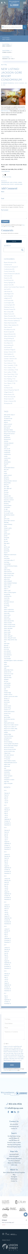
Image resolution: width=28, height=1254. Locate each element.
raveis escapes (7, 658)
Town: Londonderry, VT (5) (11, 370)
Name (2, 191)
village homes (7, 753)
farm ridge (6, 486)
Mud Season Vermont (9, 602)
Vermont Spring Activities (10, 749)
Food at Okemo (7, 505)
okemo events (7, 615)
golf (5, 516)
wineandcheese (7, 770)
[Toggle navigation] (24, 2)
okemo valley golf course (10, 638)
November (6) (7, 897)
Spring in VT (7, 698)
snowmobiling (7, 685)
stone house (7, 702)
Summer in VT (7, 709)
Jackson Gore (18, 184)
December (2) (7, 825)
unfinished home (8, 738)
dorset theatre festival (9, 467)
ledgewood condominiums (10, 554)
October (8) (7, 920)
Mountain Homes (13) (9, 309)
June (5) (6, 888)
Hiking (5, 526)
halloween (6, 522)
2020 (5, 926)
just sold (6, 541)
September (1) (7, 819)
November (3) (7, 988)
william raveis (7, 764)
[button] (25, 27)
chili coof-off (7, 448)
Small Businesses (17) (9, 341)
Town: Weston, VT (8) (9, 383)
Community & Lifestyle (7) (11, 267)
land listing (6, 549)
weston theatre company (10, 760)
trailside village (7, 734)
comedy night (7, 450)
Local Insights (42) (9, 302)
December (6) (7, 899)
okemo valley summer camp (10, 639)
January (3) (7, 947)
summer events (7, 706)
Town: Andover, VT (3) (10, 363)
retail (5, 668)
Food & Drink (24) (8, 280)
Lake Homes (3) (8, 291)
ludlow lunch (7, 579)
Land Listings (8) (8, 296)
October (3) (7, 964)
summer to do (7, 713)
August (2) (6, 960)
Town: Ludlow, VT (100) (10, 372)
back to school (7, 426)
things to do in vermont (9, 730)
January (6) (7, 854)
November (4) (7, 871)
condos (5, 456)
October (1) (7, 845)
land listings (6, 551)
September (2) (7, 867)
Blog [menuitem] (14, 1174)
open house (6, 643)
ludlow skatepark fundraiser (10, 583)
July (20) (6, 914)
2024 (5, 827)
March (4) (6, 951)
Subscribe (14, 241)
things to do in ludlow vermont (11, 724)
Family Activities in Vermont (10, 481)
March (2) (6, 832)
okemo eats (6, 613)
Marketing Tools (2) (9, 307)
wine (5, 768)
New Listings (14, 182)
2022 (5, 876)
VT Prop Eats (7, 759)
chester (5, 447)
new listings (6, 605)
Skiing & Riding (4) (9, 338)
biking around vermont (9, 433)
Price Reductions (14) (9, 329)
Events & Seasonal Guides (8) (12, 273)
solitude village (7, 692)
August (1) (6, 865)
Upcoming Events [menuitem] (14, 1154)
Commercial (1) (8, 264)
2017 (5, 993)
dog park (6, 464)
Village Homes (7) (8, 392)
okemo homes (7, 619)
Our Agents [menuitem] (14, 1177)
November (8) (7, 921)
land (5, 545)
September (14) (7, 918)
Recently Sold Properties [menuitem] (14, 1144)
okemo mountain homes (9, 624)
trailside (6, 732)
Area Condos (6, 46)
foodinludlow (7, 507)
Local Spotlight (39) (9, 305)
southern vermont (8, 694)
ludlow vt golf (7, 590)
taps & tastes (7, 717)
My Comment (4, 210)
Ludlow (5, 568)
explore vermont (8, 475)
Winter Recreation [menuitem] (14, 1156)
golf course (6, 518)
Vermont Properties (8, 83)
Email (2, 198)
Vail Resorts (6, 740)
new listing (8, 176)
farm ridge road (7, 488)
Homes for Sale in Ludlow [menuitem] (14, 1142)
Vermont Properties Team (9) (11, 390)
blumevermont (7, 439)
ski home (6, 681)
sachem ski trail (7, 672)
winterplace (6, 777)
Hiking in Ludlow (8, 528)
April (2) (6, 797)
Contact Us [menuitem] (14, 1181)
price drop (6, 649)
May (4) (6, 862)
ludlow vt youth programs (10, 592)
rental (5, 664)
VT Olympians (7, 757)
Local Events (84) (8, 300)
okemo (5, 607)
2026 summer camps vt (9, 414)
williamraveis (7, 766)
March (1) (6, 795)
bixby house (7, 435)
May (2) (6, 955)
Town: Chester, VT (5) (9, 367)
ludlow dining (7, 569)
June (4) (6, 838)
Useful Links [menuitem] (14, 1165)
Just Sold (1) (7, 289)
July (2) (6, 959)
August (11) (6, 916)
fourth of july (7, 511)
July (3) (6, 802)
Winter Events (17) (9, 399)
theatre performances (9, 723)
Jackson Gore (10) (8, 285)
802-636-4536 (4, 2)
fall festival (6, 479)
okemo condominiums (9, 611)
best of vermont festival (9, 431)
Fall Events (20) (8, 276)
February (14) (7, 880)
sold (5, 689)
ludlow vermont (7, 585)
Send (12, 1065)
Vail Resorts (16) (8, 387)
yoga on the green (8, 783)
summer (6, 704)
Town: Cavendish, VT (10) (10, 365)
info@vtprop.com (15, 1108)
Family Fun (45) (8, 278)
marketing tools (7, 596)
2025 (5, 805)
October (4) (7, 895)
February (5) (7, 856)
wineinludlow (7, 772)
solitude (6, 690)
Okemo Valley (7, 634)
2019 (5, 945)
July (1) (6, 817)
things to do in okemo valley (10, 728)
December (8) (7, 923)
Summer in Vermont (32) (10, 358)
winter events (7, 774)
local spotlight (7, 564)
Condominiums (5, 182)
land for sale (7, 547)
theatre (5, 721)
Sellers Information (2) (10, 336)
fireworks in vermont (9, 499)
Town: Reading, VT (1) (9, 379)
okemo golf (6, 617)
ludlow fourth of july (8, 575)
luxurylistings (7, 594)
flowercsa (6, 503)
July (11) (6, 890)
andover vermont (8, 424)
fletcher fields (7, 501)
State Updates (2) (8, 354)
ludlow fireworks (8, 571)
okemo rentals (7, 632)
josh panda (6, 537)
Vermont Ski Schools (9, 747)
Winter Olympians (8, 776)
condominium (7, 452)
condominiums (7, 454)
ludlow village (7, 586)
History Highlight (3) (9, 282)
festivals (6, 490)
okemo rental (7, 630)
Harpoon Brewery (8, 524)
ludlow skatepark (8, 581)
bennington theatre (8, 430)
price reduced (7, 651)
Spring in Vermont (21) (10, 352)
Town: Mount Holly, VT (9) (11, 374)
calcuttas (6, 441)
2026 (5, 790)
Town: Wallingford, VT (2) (10, 381)
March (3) (6, 858)
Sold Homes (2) (8, 347)
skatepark (6, 679)
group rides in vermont (9, 520)
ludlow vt (6, 588)
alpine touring (7, 420)
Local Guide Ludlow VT (9, 560)
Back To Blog (4, 64)
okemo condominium (9, 609)
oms (5, 641)
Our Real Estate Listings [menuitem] (14, 1136)
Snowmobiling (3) (8, 345)
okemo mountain (8, 622)
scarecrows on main (8, 673)
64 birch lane (7, 416)
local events (6, 558)
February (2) (7, 931)
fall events (6, 477)
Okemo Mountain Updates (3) (12, 320)
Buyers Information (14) (10, 262)
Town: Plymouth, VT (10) (10, 376)
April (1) (6, 811)
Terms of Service (8, 226)
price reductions (8, 655)
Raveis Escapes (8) (9, 332)
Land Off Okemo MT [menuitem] (14, 1140)
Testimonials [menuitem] (14, 1179)
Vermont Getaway (8, 741)
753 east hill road (8, 418)
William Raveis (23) (9, 394)
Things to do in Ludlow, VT (10, 726)
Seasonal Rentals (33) (9, 334)
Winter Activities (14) (9, 396)
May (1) (6, 799)
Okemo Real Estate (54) (10, 323)
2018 (5, 971)
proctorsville (7, 656)
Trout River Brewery (8, 736)
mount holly (6, 598)
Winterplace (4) (8, 403)
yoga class (6, 781)
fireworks (6, 494)
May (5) (6, 836)
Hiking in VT (6, 530)
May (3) (6, 886)
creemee (6, 460)
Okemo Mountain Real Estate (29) (13, 318)
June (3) (6, 800)
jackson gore (7, 534)
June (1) (6, 815)
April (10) (6, 884)
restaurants (6, 666)
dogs (5, 465)
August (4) (6, 892)
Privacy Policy (18, 1060)
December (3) (7, 873)
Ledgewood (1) (8, 298)
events (5, 473)
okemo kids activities (9, 620)
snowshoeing (7, 687)
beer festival (7, 428)
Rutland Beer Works (8, 670)
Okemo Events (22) (9, 314)
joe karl (5, 535)
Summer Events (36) (9, 356)
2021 (5, 902)
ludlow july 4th (7, 577)
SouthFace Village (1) (9, 349)
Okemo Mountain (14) (9, 316)
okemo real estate (8, 628)
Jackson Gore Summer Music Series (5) (14, 287)
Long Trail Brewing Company (10, 566)
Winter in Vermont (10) (10, 401)
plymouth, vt (7, 647)
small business (7, 683)
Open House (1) (8, 327)
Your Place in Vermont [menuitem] (14, 1160)
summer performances (9, 711)
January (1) (6, 808)
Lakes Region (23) (8, 293)
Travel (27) (6, 385)
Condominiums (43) (9, 269)
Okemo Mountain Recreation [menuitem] (14, 1158)
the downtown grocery (9, 719)
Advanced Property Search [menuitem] (14, 1146)
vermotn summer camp (9, 751)
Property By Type (8, 58)
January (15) (7, 878)
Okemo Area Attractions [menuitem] (14, 1163)
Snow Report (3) (8, 343)
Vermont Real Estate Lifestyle (11, 745)
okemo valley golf (8, 636)
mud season (6, 600)
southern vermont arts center (11, 696)
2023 (5, 852)
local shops (6, 562)
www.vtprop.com (5, 171)
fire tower (6, 492)
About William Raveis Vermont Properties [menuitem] (14, 1172)
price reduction (7, 653)
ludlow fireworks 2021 (9, 573)
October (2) (7, 821)
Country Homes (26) (9, 271)
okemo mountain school (9, 626)
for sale (4, 176)
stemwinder (6, 700)
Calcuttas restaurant (8, 443)
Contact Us (14, 1128)
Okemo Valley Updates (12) (11, 325)
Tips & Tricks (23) (8, 361)
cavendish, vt (7, 445)
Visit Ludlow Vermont (9, 755)
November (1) (7, 823)
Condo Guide (6, 52)
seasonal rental (7, 675)
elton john (6, 469)
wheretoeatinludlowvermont (10, 762)
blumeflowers (7, 437)
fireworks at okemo (8, 498)
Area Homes (6, 39)
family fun (6, 484)
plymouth (6, 645)
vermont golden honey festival (11, 743)
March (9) (6, 882)
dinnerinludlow (7, 462)
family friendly (7, 482)
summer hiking (7, 707)
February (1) (7, 793)
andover (6, 422)
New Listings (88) (8, 311)
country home (7, 458)
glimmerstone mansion (9, 515)
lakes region (7, 543)
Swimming (6, 715)
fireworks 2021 (7, 496)
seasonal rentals (7, 677)
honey (5, 532)
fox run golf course (8, 513)
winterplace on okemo (9, 779)
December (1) (7, 849)
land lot (5, 552)
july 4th (5, 539)
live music (6, 556)
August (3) (6, 841)
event (5, 471)
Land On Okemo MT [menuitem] (14, 1138)
